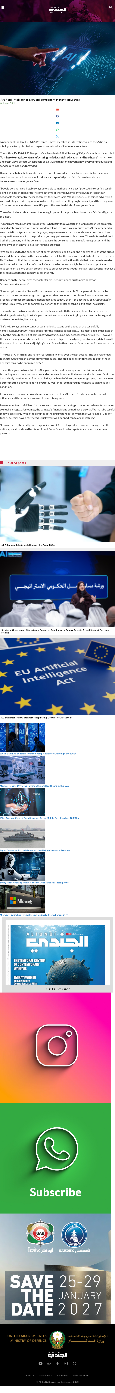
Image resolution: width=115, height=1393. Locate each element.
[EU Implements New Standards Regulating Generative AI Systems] (57, 676)
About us (29, 1375)
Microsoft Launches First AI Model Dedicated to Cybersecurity (34, 915)
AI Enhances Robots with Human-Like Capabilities (28, 545)
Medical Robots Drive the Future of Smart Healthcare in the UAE (34, 786)
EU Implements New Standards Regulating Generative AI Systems (37, 717)
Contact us (62, 1375)
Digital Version (57, 989)
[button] (57, 109)
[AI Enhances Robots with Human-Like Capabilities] (57, 504)
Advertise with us (81, 1375)
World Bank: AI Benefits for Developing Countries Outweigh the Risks (38, 753)
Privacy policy (45, 1375)
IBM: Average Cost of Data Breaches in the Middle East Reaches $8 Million (40, 818)
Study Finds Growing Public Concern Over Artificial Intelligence (34, 882)
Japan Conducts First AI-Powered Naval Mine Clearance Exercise (35, 850)
